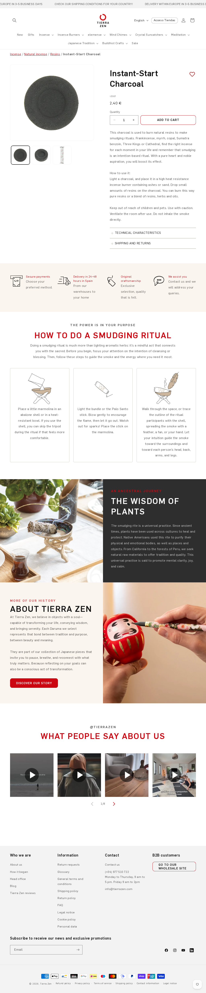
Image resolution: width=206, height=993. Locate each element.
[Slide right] (113, 804)
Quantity (115, 111)
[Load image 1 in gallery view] (20, 155)
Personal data (67, 926)
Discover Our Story (34, 683)
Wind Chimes (119, 34)
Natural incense (35, 54)
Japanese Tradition (81, 43)
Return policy (67, 898)
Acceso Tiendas (164, 20)
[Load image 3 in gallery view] (62, 155)
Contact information (148, 983)
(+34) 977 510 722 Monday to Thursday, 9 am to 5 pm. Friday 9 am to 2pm (125, 877)
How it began (19, 872)
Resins (55, 54)
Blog (13, 886)
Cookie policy (67, 919)
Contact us (112, 864)
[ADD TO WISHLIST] (190, 74)
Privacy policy (82, 983)
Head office (18, 879)
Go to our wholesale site (172, 866)
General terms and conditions (70, 881)
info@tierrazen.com (119, 889)
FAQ (60, 905)
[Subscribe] (77, 949)
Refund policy (63, 983)
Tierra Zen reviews (23, 893)
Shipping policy (68, 891)
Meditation (178, 34)
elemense (95, 34)
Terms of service (102, 983)
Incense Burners (69, 34)
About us (16, 864)
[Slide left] (93, 804)
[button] (14, 20)
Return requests (69, 864)
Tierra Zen (46, 984)
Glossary (64, 872)
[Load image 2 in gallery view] (41, 155)
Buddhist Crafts (113, 43)
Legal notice (66, 912)
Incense (44, 34)
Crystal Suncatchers (149, 34)
